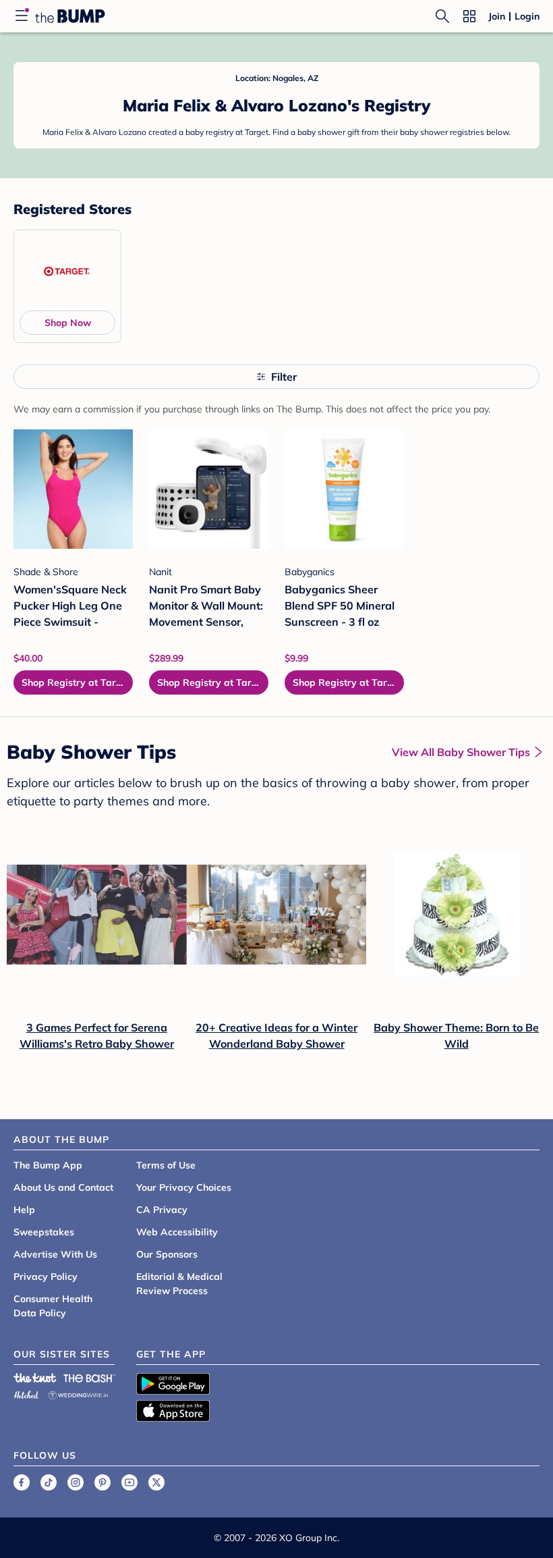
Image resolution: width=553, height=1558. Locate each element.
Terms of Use (166, 1165)
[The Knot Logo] (35, 1377)
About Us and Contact (63, 1187)
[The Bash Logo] (89, 1377)
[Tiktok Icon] (48, 1482)
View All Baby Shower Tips (461, 752)
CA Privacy (161, 1210)
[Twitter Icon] (156, 1482)
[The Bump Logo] (70, 16)
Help (24, 1210)
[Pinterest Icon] (102, 1482)
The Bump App (47, 1165)
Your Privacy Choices (183, 1187)
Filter (284, 376)
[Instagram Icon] (75, 1482)
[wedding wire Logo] (78, 1393)
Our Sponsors (167, 1254)
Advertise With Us (55, 1254)
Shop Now (68, 323)
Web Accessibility (177, 1232)
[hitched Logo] (26, 1393)
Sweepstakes (43, 1232)
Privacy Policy (45, 1276)
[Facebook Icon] (21, 1482)
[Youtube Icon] (129, 1482)
